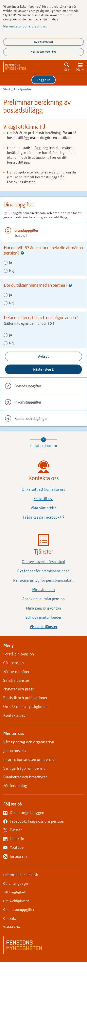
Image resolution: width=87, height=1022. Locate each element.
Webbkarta (11, 927)
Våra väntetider (43, 507)
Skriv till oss (43, 498)
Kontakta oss (14, 715)
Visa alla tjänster (43, 626)
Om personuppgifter (18, 909)
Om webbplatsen (16, 900)
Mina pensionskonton (43, 608)
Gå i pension (13, 662)
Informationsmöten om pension (30, 759)
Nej (11, 270)
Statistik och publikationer (25, 697)
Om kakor (10, 918)
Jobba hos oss (14, 750)
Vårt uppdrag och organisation (28, 741)
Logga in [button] (43, 79)
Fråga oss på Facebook (50, 518)
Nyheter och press (18, 688)
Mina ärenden (43, 589)
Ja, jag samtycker (43, 41)
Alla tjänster (22, 89)
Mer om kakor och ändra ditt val (25, 26)
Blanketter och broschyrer (25, 776)
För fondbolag (15, 785)
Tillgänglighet (14, 892)
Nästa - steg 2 (43, 369)
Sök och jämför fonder (43, 617)
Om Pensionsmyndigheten (25, 706)
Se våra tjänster (16, 680)
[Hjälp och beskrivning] (22, 253)
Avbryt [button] (43, 356)
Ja (10, 262)
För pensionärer (16, 671)
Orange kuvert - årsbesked (43, 561)
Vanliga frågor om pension (25, 768)
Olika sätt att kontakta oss (43, 489)
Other (16, 883)
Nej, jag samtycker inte (43, 51)
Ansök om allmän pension (43, 598)
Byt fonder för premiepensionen (43, 571)
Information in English (20, 874)
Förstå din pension (18, 653)
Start (6, 89)
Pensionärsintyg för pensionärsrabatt (43, 580)
